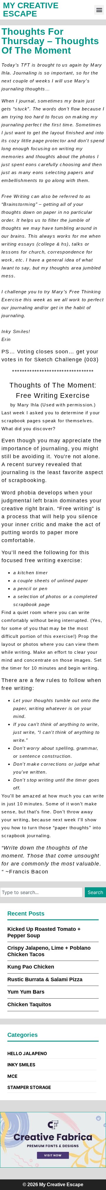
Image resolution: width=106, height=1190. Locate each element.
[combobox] (41, 892)
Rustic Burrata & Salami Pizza (44, 979)
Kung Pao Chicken (30, 967)
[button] (99, 10)
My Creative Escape (31, 9)
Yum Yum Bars (25, 992)
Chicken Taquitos (29, 1004)
